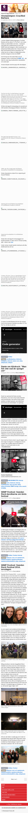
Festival (15, 555)
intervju (18, 482)
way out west (13, 484)
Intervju (21, 480)
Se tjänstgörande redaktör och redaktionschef (14, 807)
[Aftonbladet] (6, 2)
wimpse (10, 362)
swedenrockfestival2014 (8, 561)
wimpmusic (4, 362)
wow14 (24, 486)
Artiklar (10, 356)
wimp (20, 361)
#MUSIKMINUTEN (13, 480)
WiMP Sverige (15, 486)
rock (17, 361)
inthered (9, 361)
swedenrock (20, 557)
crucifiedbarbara (11, 359)
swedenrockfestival (16, 559)
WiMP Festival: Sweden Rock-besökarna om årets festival (14, 494)
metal (14, 361)
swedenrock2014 (6, 559)
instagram (4, 361)
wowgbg (3, 488)
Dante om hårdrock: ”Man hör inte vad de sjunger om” (13, 368)
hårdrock (18, 359)
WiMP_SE (21, 58)
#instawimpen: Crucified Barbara (13, 17)
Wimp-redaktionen (20, 372)
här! (12, 242)
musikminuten (5, 484)
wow (20, 486)
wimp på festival (5, 486)
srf (16, 557)
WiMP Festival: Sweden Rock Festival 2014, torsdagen (12, 567)
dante (7, 482)
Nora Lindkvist (20, 20)
